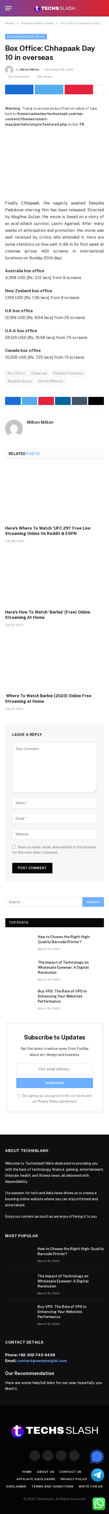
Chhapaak (39, 373)
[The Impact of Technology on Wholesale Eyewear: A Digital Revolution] (19, 969)
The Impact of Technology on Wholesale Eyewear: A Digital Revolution (63, 967)
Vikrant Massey (50, 381)
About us (46, 1472)
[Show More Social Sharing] (99, 89)
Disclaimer (16, 1486)
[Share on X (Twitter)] (49, 89)
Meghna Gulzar (20, 381)
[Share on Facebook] (19, 89)
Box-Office (16, 373)
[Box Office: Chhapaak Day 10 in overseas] (54, 159)
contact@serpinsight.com (42, 1361)
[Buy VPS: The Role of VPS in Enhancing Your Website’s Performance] (19, 997)
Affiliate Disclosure (36, 1479)
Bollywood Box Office (26, 36)
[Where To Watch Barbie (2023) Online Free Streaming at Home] (54, 661)
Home (27, 1472)
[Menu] (8, 8)
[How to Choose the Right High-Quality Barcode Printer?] (19, 943)
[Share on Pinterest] (79, 89)
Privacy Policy (48, 1101)
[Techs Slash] (54, 8)
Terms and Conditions (52, 1486)
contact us (71, 1472)
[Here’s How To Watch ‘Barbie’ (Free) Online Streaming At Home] (54, 577)
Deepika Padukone (68, 373)
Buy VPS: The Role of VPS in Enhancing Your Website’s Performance (62, 996)
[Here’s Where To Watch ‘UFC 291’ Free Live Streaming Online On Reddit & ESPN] (54, 493)
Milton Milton (29, 69)
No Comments (19, 76)
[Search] (101, 8)
